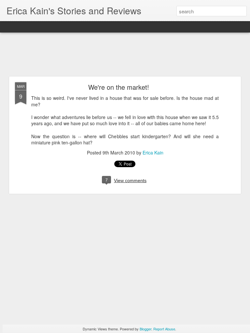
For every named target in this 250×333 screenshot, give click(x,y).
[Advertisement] (125, 54)
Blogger (145, 328)
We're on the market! (118, 87)
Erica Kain (153, 152)
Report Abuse (164, 328)
